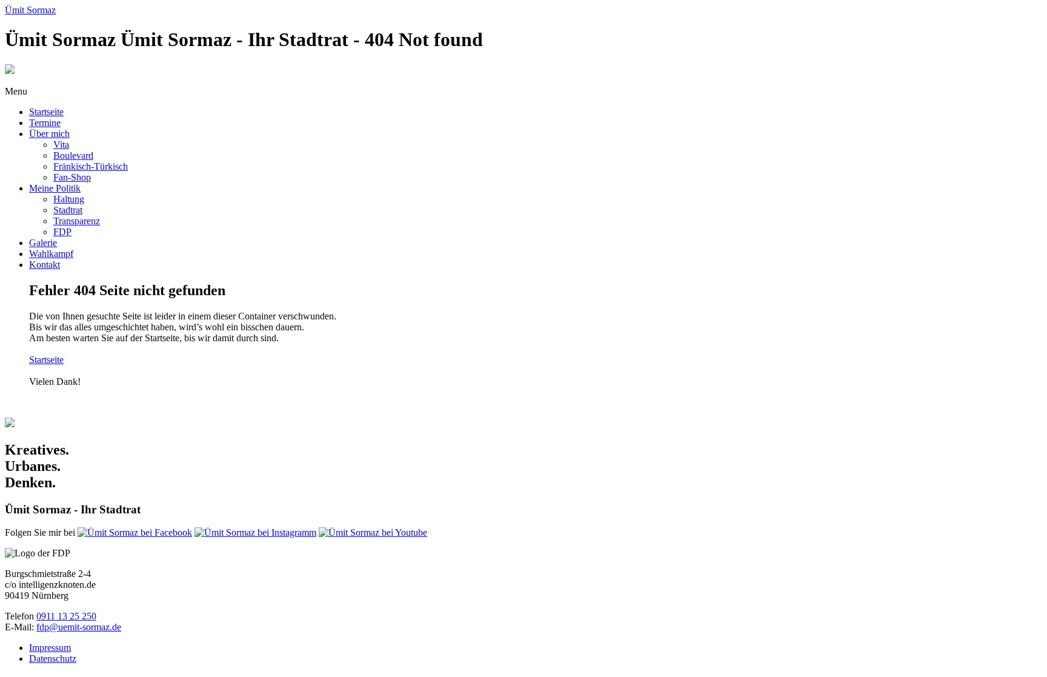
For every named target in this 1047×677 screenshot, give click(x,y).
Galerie (43, 243)
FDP (62, 232)
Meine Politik (55, 188)
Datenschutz (52, 658)
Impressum (50, 647)
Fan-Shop (72, 177)
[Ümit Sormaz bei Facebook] (135, 532)
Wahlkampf (51, 253)
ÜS (30, 10)
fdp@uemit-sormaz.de (78, 627)
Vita (61, 144)
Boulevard (73, 155)
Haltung (68, 199)
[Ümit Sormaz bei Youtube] (373, 532)
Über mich (49, 133)
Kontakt (44, 264)
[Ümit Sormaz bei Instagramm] (255, 532)
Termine (45, 123)
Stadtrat (67, 210)
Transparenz (76, 221)
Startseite (46, 112)
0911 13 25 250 (66, 616)
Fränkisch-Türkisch (90, 166)
